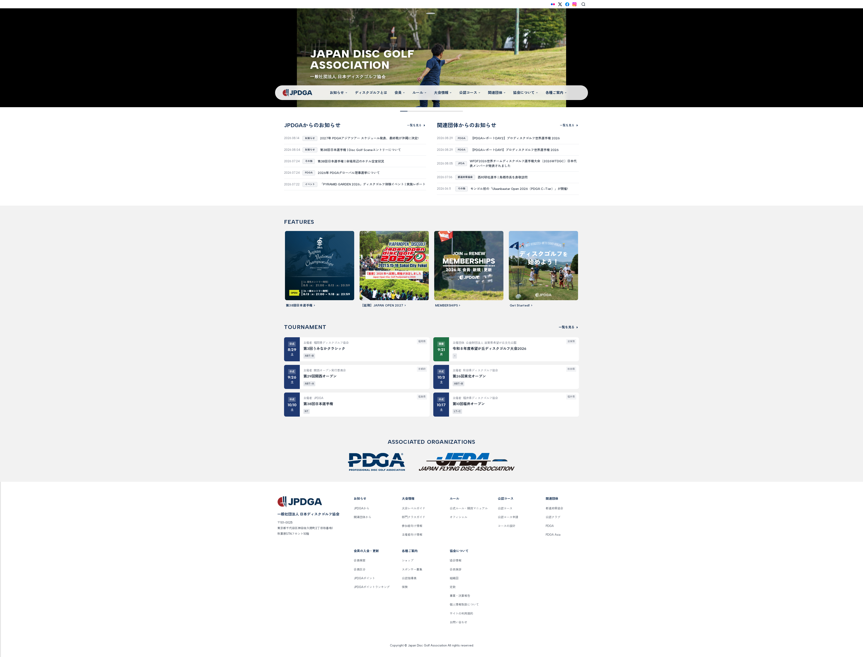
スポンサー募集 (412, 569)
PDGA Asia (553, 534)
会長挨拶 (455, 569)
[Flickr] (553, 4)
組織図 (454, 578)
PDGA (550, 526)
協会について (524, 93)
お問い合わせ (458, 622)
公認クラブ (553, 517)
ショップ (408, 560)
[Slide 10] (460, 111)
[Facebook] (567, 4)
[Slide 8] (447, 111)
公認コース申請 (508, 517)
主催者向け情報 (412, 534)
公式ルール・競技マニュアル (469, 508)
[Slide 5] (428, 111)
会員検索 (359, 560)
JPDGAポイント (364, 578)
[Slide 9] (453, 111)
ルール (417, 93)
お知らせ (337, 93)
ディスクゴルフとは (371, 93)
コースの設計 (506, 526)
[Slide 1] (403, 111)
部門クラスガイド (413, 517)
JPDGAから (361, 508)
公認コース (468, 93)
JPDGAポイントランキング (372, 587)
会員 (398, 93)
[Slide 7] (441, 111)
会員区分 (359, 569)
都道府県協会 (554, 508)
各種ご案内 (554, 93)
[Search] (583, 4)
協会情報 (455, 560)
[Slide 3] (416, 111)
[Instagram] (574, 4)
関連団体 (495, 93)
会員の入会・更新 (366, 551)
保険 (405, 587)
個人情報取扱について (464, 604)
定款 (453, 587)
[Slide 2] (409, 111)
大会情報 (441, 93)
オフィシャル (458, 517)
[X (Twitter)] (560, 4)
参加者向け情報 (412, 526)
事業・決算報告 (460, 595)
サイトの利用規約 (461, 613)
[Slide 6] (435, 111)
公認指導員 (409, 578)
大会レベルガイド (413, 508)
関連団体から (362, 517)
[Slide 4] (422, 111)
